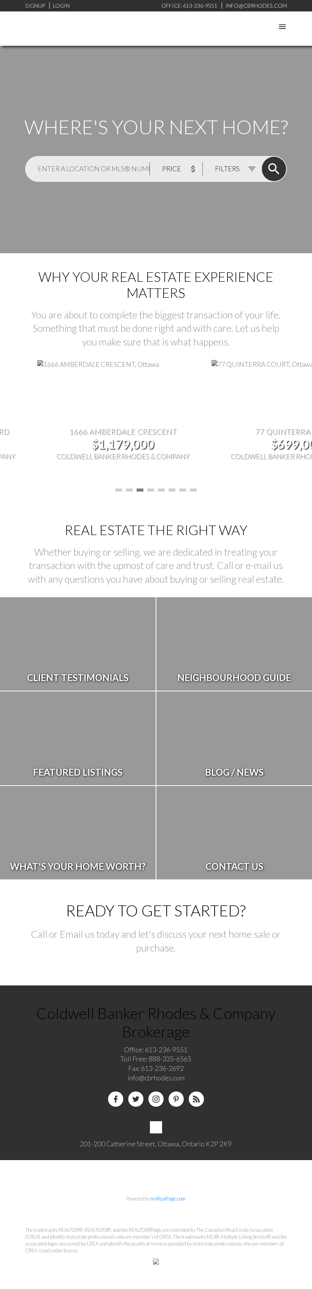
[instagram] (156, 1099)
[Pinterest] (176, 1099)
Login (61, 5)
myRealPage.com (168, 1199)
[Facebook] (115, 1099)
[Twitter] (135, 1099)
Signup (35, 5)
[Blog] (196, 1099)
